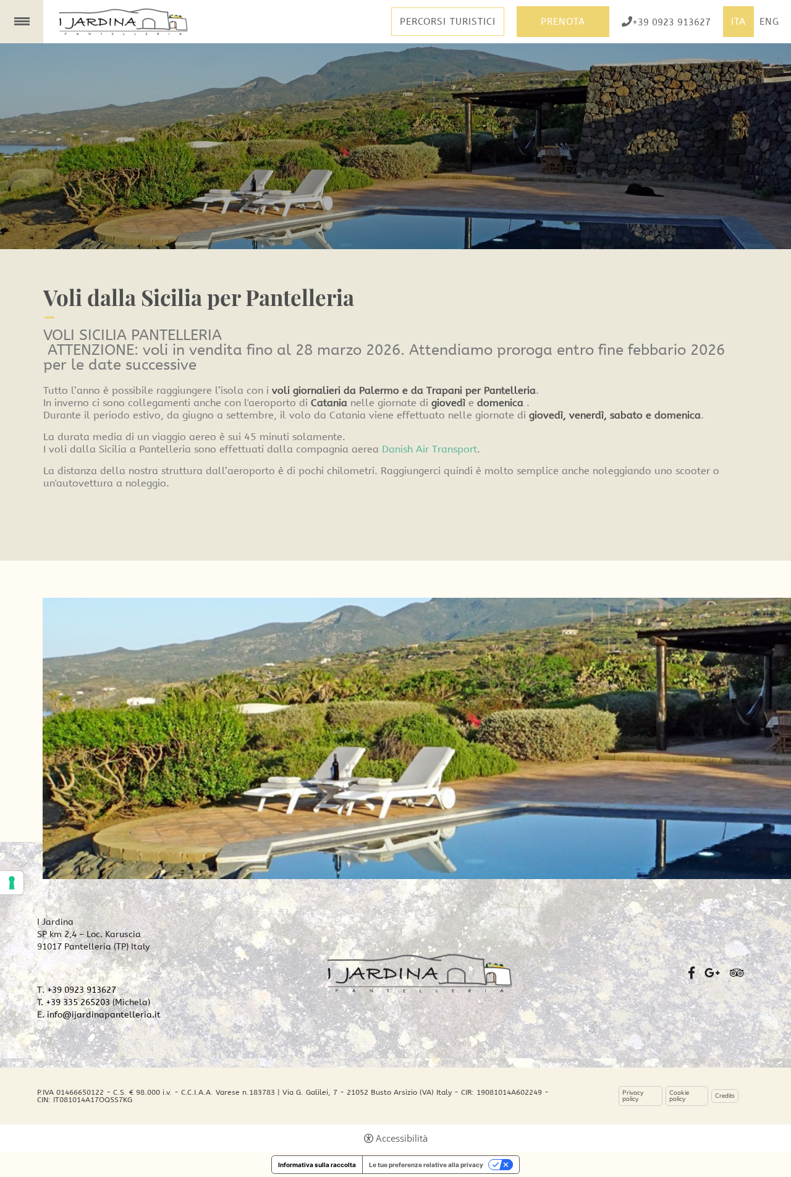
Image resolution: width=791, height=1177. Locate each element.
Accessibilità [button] (402, 1138)
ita (738, 21)
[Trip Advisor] (737, 973)
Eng (769, 21)
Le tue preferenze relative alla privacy (426, 1164)
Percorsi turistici (448, 21)
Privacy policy (632, 1096)
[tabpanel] (395, 146)
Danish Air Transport (429, 449)
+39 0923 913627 (671, 22)
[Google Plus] (712, 973)
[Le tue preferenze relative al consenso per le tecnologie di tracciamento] (11, 882)
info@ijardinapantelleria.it (104, 1014)
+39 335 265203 (78, 1002)
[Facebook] (691, 973)
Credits (725, 1096)
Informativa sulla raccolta (317, 1164)
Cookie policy (679, 1096)
